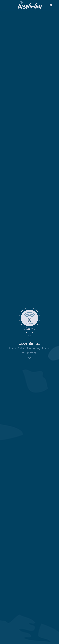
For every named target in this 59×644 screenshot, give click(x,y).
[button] (51, 5)
